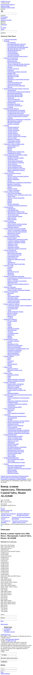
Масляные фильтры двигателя (16, 48)
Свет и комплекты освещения (16, 413)
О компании (4, 17)
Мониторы (10, 273)
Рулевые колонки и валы (14, 388)
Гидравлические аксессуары (15, 113)
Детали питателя (12, 164)
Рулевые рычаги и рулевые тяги (16, 390)
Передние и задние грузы (14, 370)
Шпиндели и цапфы (13, 387)
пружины (10, 331)
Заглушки (10, 396)
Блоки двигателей (12, 59)
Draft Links (10, 293)
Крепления (10, 410)
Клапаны (10, 118)
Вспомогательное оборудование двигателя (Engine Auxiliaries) (14, 476)
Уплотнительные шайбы (14, 407)
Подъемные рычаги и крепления (16, 447)
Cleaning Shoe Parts (12, 156)
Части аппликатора (13, 234)
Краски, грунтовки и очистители (17, 281)
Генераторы (10, 98)
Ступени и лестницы (13, 190)
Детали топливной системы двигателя (18, 64)
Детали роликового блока (14, 167)
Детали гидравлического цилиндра (17, 116)
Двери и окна (11, 196)
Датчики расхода (12, 131)
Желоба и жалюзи (12, 178)
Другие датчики (12, 138)
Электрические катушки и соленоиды (18, 430)
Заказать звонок (5, 6)
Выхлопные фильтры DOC (15, 95)
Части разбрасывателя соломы (16, 462)
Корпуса (9, 362)
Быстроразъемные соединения (16, 110)
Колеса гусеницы (12, 313)
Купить (3, 508)
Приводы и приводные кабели (16, 259)
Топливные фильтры (13, 55)
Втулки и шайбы (12, 321)
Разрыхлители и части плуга (15, 450)
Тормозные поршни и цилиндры (16, 248)
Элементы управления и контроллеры (18, 433)
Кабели (9, 268)
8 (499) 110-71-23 (5, 1)
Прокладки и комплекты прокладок (17, 401)
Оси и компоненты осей (14, 254)
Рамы (9, 371)
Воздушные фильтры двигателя (16, 44)
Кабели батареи (11, 470)
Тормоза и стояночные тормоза (16, 242)
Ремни (9, 376)
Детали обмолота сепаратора (15, 162)
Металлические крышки (14, 185)
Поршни (9, 81)
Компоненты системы (13, 233)
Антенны (10, 267)
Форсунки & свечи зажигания (16, 85)
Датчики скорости (12, 133)
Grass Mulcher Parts (12, 210)
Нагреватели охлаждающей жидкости (18, 79)
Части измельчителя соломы (15, 459)
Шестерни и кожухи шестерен (16, 264)
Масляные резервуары (13, 122)
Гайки (9, 325)
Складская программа (10, 39)
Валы (9, 294)
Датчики (9, 419)
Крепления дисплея (13, 271)
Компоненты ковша (13, 444)
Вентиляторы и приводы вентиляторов (18, 91)
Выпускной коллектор (13, 62)
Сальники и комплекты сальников (17, 404)
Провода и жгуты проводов (15, 425)
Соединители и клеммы (14, 428)
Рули (8, 391)
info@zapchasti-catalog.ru (8, 4)
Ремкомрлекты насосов (14, 153)
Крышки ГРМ (11, 73)
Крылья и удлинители (13, 184)
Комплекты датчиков (13, 139)
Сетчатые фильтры (12, 53)
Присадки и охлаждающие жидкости (18, 284)
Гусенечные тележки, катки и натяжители (19, 305)
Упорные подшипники (14, 351)
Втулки (9, 342)
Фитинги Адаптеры (13, 124)
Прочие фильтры (12, 51)
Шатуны (9, 87)
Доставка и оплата (9, 631)
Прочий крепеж (12, 330)
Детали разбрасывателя (14, 165)
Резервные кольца (12, 402)
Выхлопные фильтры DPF (15, 96)
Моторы (9, 148)
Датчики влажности (13, 127)
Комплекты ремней (13, 374)
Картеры (9, 67)
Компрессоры (11, 147)
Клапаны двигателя (13, 68)
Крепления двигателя (13, 104)
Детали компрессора (13, 145)
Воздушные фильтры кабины (15, 45)
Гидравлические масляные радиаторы (18, 115)
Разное (9, 261)
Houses (9, 358)
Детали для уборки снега (14, 437)
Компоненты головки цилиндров (17, 71)
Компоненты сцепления (14, 253)
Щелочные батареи (13, 473)
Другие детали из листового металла (18, 176)
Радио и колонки (12, 427)
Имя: (2, 651)
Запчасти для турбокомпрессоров (17, 65)
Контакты (3, 18)
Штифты (10, 338)
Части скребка (11, 456)
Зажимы (9, 327)
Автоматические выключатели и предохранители (16, 417)
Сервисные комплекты (14, 84)
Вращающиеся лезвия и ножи (16, 211)
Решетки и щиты (12, 188)
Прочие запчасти (12, 364)
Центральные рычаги (13, 302)
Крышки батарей (12, 471)
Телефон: (4, 655)
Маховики (10, 78)
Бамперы (10, 175)
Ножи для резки (12, 219)
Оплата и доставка (6, 20)
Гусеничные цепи (12, 308)
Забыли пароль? (5, 673)
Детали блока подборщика (15, 161)
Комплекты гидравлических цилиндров (19, 119)
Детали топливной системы (15, 101)
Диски (9, 310)
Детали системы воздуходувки (16, 168)
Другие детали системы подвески (17, 224)
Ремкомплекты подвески (14, 225)
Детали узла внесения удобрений (17, 230)
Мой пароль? (4, 624)
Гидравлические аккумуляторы (16, 111)
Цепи (9, 378)
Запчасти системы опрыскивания (17, 231)
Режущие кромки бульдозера (15, 451)
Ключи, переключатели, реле (15, 422)
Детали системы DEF (13, 99)
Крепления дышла (12, 298)
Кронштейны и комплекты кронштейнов (19, 182)
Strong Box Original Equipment (16, 465)
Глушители (10, 361)
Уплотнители (11, 405)
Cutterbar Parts (11, 208)
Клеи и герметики (12, 279)
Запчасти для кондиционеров (15, 198)
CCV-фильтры (11, 42)
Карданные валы (12, 251)
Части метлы (11, 461)
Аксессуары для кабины (14, 193)
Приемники (10, 274)
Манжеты (10, 316)
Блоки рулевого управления (15, 384)
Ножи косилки (11, 218)
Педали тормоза (12, 238)
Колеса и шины (11, 314)
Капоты (9, 181)
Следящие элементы (13, 341)
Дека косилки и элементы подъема (17, 213)
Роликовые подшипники (14, 350)
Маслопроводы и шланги (14, 121)
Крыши (9, 202)
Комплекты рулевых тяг (14, 385)
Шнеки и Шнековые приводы (16, 170)
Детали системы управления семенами (18, 290)
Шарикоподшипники (13, 354)
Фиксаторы (10, 334)
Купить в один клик (6, 510)
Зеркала (9, 199)
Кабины (9, 201)
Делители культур (12, 159)
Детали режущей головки (14, 216)
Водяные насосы (12, 61)
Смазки (9, 285)
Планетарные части (13, 256)
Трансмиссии (11, 262)
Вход (2, 621)
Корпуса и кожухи (12, 368)
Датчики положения (13, 130)
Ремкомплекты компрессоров (15, 151)
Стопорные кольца (12, 333)
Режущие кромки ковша (14, 453)
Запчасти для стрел (12, 441)
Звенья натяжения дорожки (15, 311)
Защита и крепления (13, 179)
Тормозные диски (12, 244)
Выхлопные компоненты (14, 93)
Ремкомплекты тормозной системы (17, 239)
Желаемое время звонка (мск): (9, 658)
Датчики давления (12, 128)
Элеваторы (10, 171)
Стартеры (10, 107)
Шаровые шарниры (13, 227)
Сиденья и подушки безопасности (17, 205)
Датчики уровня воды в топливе (16, 136)
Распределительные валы (14, 82)
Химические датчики (13, 142)
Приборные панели (13, 424)
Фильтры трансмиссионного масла (17, 56)
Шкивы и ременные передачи (16, 381)
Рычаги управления (13, 204)
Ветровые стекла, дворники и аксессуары (19, 194)
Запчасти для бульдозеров (14, 439)
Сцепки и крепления (13, 301)
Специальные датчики (13, 141)
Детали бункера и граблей (15, 436)
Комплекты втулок (12, 344)
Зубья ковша (11, 442)
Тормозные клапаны (13, 247)
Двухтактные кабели (13, 296)
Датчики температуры (13, 135)
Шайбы (9, 336)
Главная (3, 476)
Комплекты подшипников (15, 345)
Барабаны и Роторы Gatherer (15, 158)
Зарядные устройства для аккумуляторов (19, 468)
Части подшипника (13, 353)
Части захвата (11, 454)
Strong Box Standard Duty (14, 467)
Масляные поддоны (13, 76)
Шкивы (9, 365)
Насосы (9, 150)
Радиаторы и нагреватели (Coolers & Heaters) (14, 479)
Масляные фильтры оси (14, 50)
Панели (9, 187)
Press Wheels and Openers (14, 288)
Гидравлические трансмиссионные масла (19, 278)
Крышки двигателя (13, 75)
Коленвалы (10, 70)
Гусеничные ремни (12, 307)
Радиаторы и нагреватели (14, 105)
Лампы (9, 411)
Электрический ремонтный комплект (18, 431)
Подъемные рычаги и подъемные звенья (19, 299)
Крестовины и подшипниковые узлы (18, 348)
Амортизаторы (11, 90)
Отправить (4, 661)
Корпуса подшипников (14, 347)
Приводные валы (12, 258)
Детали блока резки (13, 214)
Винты (9, 324)
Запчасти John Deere (12, 476)
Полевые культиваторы (14, 448)
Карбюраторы (11, 102)
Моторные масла (12, 282)
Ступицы (10, 318)
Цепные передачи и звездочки (16, 379)
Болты (9, 322)
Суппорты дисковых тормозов (16, 241)
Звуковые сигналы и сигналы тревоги (18, 421)
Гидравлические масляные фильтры (17, 47)
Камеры (9, 270)
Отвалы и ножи (11, 445)
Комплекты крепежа (13, 328)
